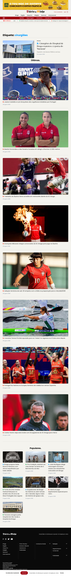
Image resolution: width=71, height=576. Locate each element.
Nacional (43, 15)
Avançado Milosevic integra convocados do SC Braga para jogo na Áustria (24, 206)
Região (23, 15)
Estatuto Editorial (24, 546)
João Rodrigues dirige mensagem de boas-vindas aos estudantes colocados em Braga (57, 453)
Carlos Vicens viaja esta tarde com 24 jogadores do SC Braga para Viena (23, 395)
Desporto (29, 15)
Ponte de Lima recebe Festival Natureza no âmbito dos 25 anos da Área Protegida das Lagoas (12, 479)
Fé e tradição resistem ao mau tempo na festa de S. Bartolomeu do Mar (35, 453)
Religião (36, 15)
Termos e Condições (7, 563)
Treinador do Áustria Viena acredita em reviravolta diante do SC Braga (23, 159)
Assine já (24, 573)
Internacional (52, 15)
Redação (55, 544)
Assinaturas (22, 548)
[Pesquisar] (67, 18)
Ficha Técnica (23, 544)
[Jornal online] (10, 12)
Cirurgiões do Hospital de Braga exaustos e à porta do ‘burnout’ (19, 41)
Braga (4, 544)
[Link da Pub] (35, 5)
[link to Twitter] (8, 539)
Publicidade (22, 550)
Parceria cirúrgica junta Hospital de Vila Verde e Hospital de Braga (13, 503)
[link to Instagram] (5, 539)
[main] (35, 278)
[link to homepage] (35, 11)
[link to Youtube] (12, 539)
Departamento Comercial (57, 550)
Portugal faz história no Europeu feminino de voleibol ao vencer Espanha (23, 348)
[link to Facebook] (3, 539)
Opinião (21, 18)
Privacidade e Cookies (7, 562)
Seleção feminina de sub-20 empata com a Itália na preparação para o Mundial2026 (27, 253)
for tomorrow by (8, 568)
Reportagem (30, 18)
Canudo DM (48, 18)
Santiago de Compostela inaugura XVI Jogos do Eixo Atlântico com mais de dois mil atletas (41, 20)
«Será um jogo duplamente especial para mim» (56, 478)
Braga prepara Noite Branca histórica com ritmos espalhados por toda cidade (12, 453)
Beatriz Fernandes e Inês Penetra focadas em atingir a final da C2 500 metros (24, 111)
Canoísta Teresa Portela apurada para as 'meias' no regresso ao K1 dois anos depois (27, 300)
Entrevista (39, 18)
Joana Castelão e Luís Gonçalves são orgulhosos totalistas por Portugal (23, 64)
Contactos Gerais (41, 544)
